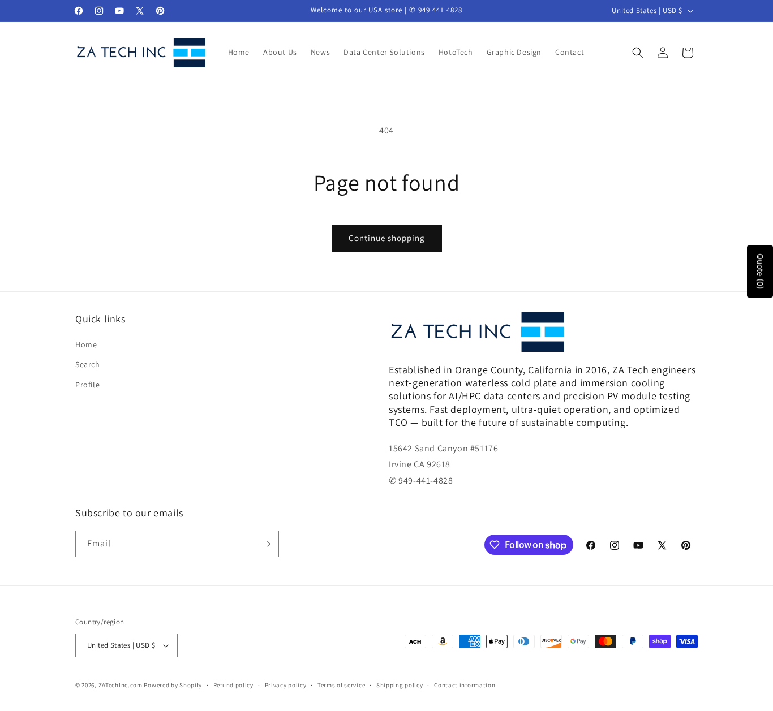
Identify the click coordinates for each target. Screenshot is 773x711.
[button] (637, 52)
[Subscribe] (266, 544)
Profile (87, 385)
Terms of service (341, 685)
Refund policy (233, 685)
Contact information (464, 685)
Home (86, 344)
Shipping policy (399, 685)
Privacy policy (286, 685)
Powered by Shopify (173, 685)
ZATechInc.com (120, 685)
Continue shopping (387, 237)
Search (87, 364)
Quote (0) (760, 272)
